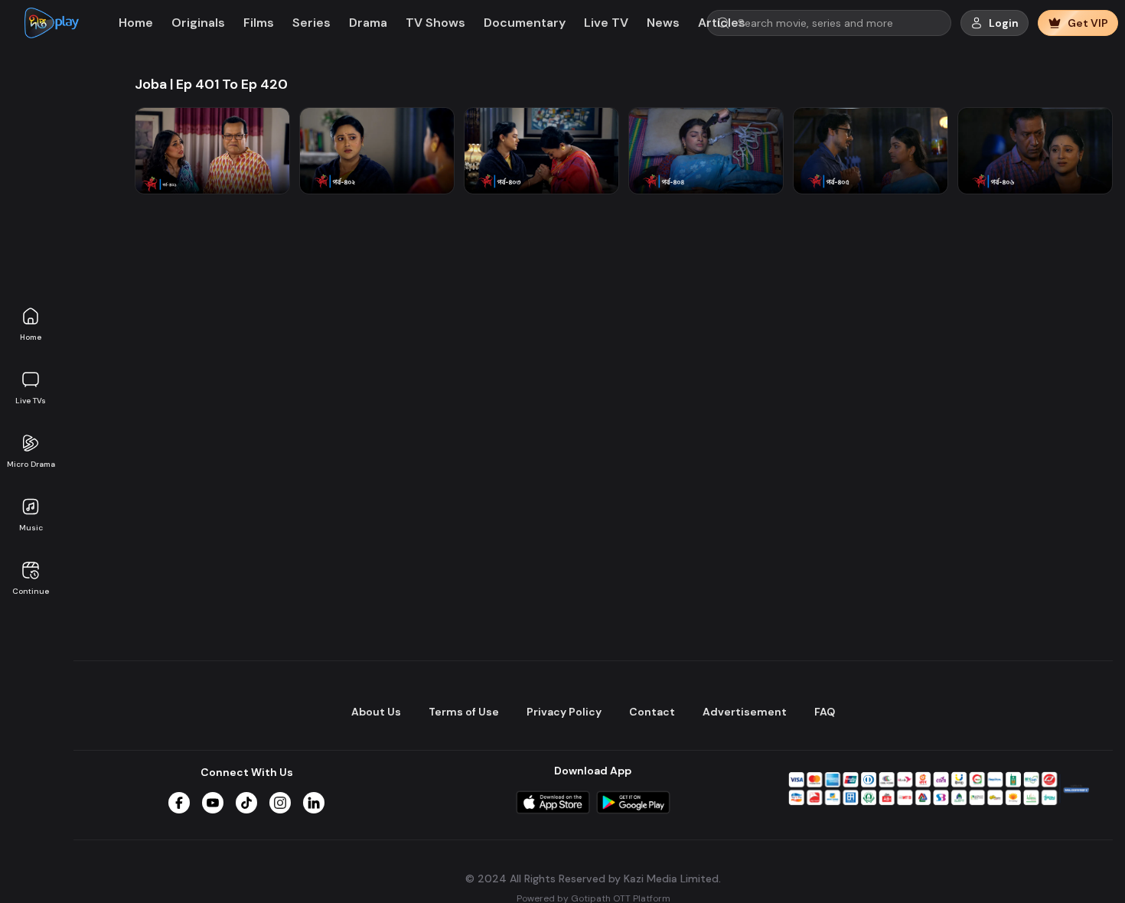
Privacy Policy (564, 712)
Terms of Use (464, 712)
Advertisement (745, 712)
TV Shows (435, 23)
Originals (198, 23)
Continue (30, 591)
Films (258, 23)
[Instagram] (280, 802)
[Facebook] (179, 802)
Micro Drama (31, 464)
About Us (376, 712)
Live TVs (30, 401)
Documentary (525, 23)
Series (311, 23)
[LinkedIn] (313, 802)
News (663, 23)
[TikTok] (246, 802)
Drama (368, 23)
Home (30, 337)
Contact (652, 712)
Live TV (606, 23)
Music (31, 528)
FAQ (824, 712)
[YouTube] (212, 802)
